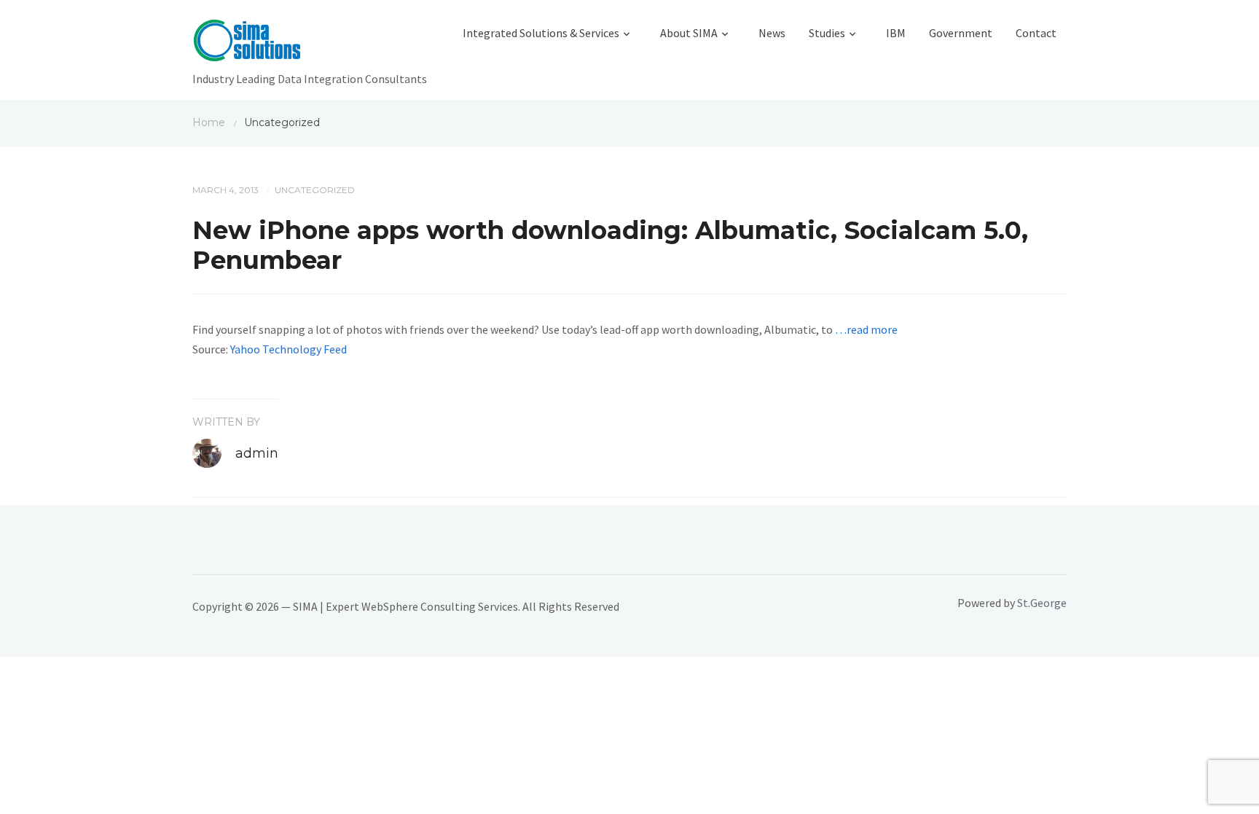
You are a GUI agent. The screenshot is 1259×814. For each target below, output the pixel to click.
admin (256, 453)
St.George (1042, 602)
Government (960, 33)
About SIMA (689, 33)
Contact (1036, 33)
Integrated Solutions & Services (541, 33)
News (771, 33)
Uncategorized (315, 189)
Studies (827, 33)
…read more (866, 329)
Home (208, 122)
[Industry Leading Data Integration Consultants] (309, 43)
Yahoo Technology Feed (288, 349)
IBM (896, 33)
